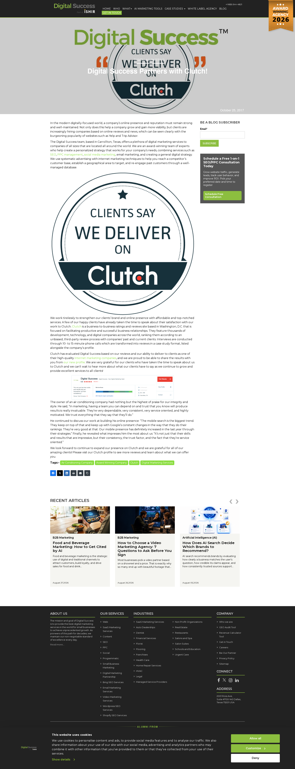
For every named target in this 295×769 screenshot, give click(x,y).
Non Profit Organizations (188, 621)
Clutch (76, 326)
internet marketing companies (95, 358)
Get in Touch (112, 12)
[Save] (122, 315)
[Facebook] (53, 473)
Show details (61, 759)
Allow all (255, 738)
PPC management (70, 154)
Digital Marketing (149, 59)
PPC (105, 647)
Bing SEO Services (113, 682)
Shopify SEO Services (115, 715)
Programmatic (111, 658)
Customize (253, 748)
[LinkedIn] (67, 473)
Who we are (226, 621)
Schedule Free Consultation (214, 196)
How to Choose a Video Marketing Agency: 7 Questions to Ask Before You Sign (145, 549)
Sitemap (224, 663)
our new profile (74, 362)
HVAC (139, 671)
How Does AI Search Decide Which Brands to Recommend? (208, 547)
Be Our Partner (227, 652)
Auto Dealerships (145, 627)
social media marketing (99, 154)
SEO (53, 154)
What (126, 8)
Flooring (140, 649)
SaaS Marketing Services (150, 621)
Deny (255, 758)
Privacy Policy (226, 658)
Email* (203, 128)
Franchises (142, 654)
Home (107, 8)
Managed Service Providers (151, 681)
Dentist (140, 632)
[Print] (73, 473)
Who (116, 8)
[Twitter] (60, 473)
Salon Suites (182, 643)
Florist (139, 643)
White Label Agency (202, 8)
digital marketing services (157, 462)
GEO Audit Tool (227, 627)
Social (106, 652)
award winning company (111, 462)
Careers (223, 647)
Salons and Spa (183, 638)
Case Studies (174, 8)
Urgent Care (182, 654)
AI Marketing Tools (148, 8)
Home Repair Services (148, 665)
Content (107, 636)
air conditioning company (77, 462)
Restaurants (181, 632)
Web (105, 621)
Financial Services (146, 638)
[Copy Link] (87, 473)
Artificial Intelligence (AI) (199, 537)
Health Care (142, 660)
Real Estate (181, 627)
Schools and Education (187, 649)
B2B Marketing (63, 537)
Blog (223, 8)
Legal (139, 676)
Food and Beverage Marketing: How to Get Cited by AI (79, 547)
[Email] (80, 473)
